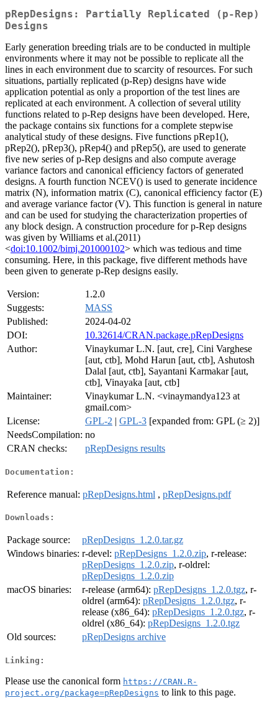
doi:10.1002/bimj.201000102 (68, 248)
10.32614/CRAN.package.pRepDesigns (164, 335)
